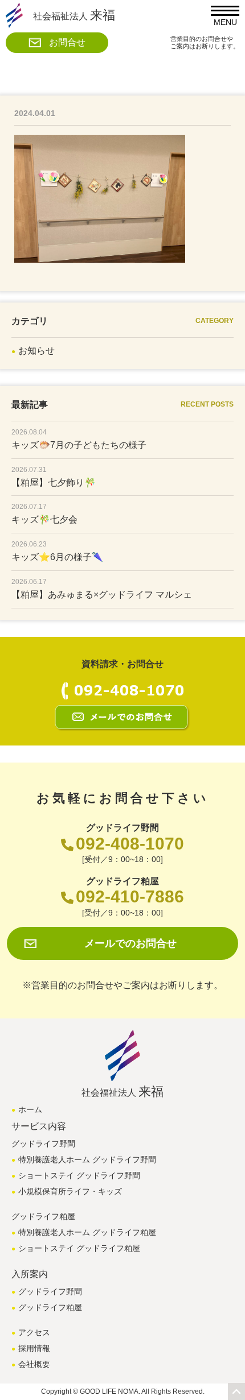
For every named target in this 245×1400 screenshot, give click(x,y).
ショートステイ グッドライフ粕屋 (79, 1248)
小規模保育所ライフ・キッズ (70, 1191)
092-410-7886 (130, 896)
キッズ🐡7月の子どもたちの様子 (78, 445)
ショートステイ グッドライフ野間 (79, 1175)
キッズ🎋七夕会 (44, 519)
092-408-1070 (130, 843)
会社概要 (34, 1364)
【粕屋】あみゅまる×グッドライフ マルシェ (101, 594)
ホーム (30, 1109)
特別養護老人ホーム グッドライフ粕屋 (87, 1232)
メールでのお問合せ (130, 943)
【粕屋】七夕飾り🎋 (53, 482)
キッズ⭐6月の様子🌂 (57, 557)
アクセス (34, 1332)
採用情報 (34, 1348)
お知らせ (36, 350)
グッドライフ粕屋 (50, 1307)
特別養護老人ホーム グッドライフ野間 (87, 1159)
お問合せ (67, 42)
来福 (74, 15)
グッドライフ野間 (50, 1291)
